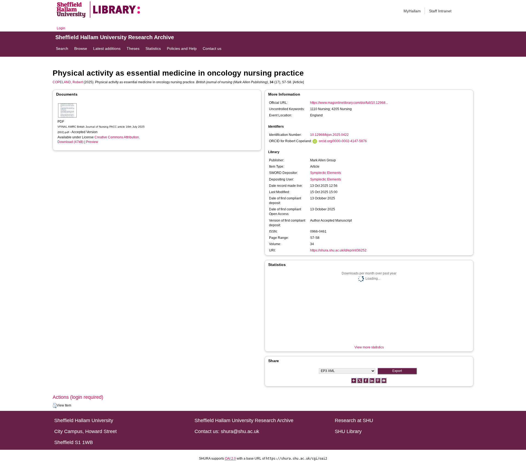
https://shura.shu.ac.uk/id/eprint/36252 (338, 250)
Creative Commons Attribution (117, 137)
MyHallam (412, 11)
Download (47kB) (71, 142)
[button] (55, 405)
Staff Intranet (440, 11)
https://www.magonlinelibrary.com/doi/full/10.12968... (349, 103)
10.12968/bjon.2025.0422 (329, 135)
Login (61, 28)
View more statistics (369, 347)
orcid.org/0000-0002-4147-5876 (343, 141)
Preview (92, 142)
